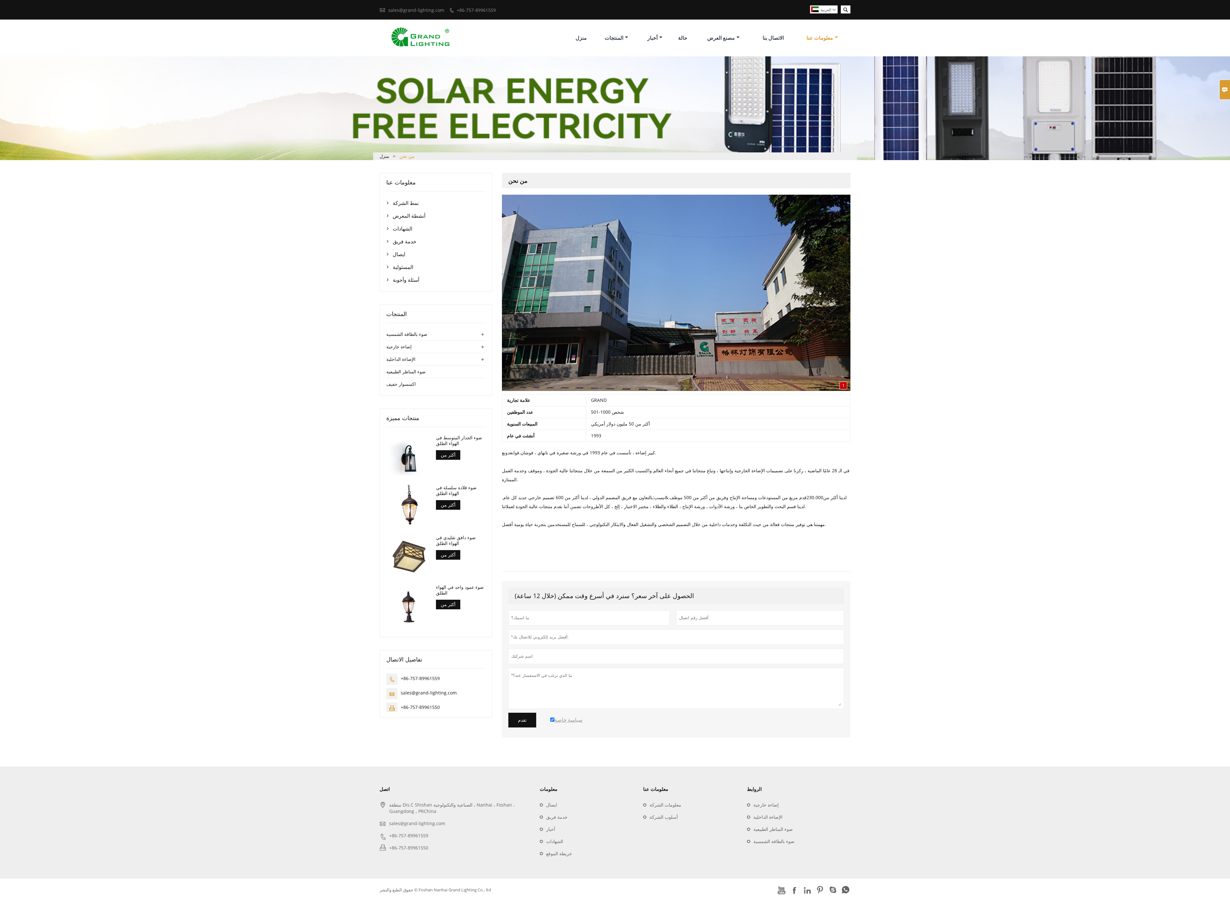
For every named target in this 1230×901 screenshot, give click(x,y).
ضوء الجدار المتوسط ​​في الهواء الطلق (459, 440)
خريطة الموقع (559, 853)
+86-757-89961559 (476, 10)
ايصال (399, 254)
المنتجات (614, 37)
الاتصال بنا (773, 37)
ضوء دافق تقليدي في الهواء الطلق (456, 540)
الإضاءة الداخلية (400, 359)
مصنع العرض (721, 37)
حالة (682, 37)
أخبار (652, 37)
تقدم (522, 720)
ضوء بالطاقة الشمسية (406, 334)
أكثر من (448, 455)
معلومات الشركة (665, 805)
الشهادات (402, 228)
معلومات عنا (820, 37)
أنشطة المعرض (409, 216)
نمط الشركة (406, 203)
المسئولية (403, 267)
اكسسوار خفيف (401, 384)
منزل (581, 37)
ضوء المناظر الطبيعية (406, 372)
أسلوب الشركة (664, 817)
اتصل (385, 789)
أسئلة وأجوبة (406, 280)
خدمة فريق (404, 241)
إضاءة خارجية (399, 347)
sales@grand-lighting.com (416, 10)
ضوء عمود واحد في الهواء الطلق (460, 590)
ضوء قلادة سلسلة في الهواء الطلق (456, 490)
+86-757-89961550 (420, 707)
